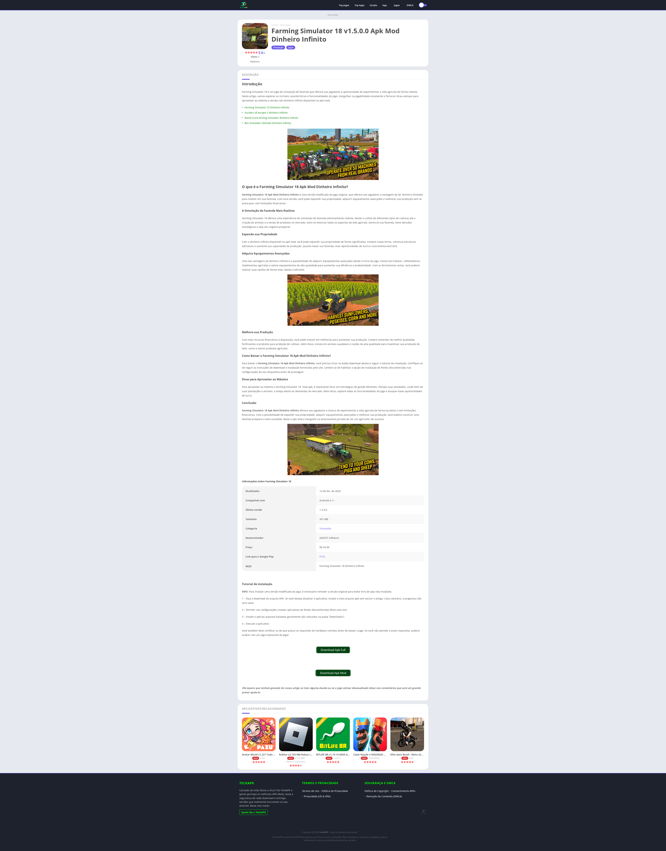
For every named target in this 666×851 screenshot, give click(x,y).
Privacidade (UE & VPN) (317, 796)
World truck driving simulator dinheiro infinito (271, 117)
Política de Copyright (377, 791)
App (384, 5)
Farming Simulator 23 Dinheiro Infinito (267, 107)
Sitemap (329, 846)
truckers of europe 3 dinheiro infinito (266, 112)
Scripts (373, 5)
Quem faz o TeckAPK (253, 812)
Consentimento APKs (403, 791)
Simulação (285, 25)
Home (274, 25)
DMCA (410, 5)
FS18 (322, 556)
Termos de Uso (310, 791)
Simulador (325, 528)
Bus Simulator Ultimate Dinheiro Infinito (268, 123)
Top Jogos (344, 5)
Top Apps (359, 5)
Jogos (397, 5)
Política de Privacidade (335, 791)
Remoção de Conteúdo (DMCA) (384, 796)
